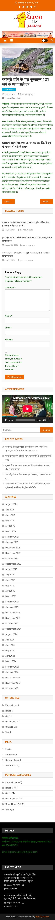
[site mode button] (45, 40)
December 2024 (12, 612)
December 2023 (12, 677)
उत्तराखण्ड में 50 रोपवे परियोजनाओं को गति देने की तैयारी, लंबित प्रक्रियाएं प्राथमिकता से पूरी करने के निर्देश (27, 485)
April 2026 (10, 526)
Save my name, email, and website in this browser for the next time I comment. (13, 362)
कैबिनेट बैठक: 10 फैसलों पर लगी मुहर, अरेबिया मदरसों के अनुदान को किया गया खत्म (26, 254)
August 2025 (11, 569)
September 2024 (13, 629)
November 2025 (12, 553)
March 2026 (10, 531)
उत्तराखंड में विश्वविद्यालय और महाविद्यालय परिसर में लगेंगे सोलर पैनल (48, 201)
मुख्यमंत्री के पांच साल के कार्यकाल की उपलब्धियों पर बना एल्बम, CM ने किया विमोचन (27, 239)
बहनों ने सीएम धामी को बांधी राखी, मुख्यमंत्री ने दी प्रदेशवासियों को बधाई (28, 458)
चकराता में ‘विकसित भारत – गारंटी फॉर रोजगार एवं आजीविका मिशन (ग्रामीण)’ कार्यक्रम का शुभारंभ (26, 224)
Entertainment (12, 705)
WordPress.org (12, 765)
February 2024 (12, 667)
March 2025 (10, 596)
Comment (10, 287)
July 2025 (9, 574)
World (8, 732)
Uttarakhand (9, 90)
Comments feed (13, 760)
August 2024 (11, 634)
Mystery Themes (42, 917)
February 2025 (12, 602)
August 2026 (11, 504)
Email (8, 328)
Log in (8, 749)
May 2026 (10, 520)
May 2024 (10, 650)
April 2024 (10, 656)
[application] (27, 409)
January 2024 (11, 672)
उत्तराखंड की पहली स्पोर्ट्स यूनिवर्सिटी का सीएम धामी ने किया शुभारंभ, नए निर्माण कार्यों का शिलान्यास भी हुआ (26, 449)
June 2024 (10, 645)
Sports (8, 716)
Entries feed (11, 754)
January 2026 (11, 542)
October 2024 (11, 623)
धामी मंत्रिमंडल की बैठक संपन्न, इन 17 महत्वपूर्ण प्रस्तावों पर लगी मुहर (28, 476)
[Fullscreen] (49, 420)
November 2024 (12, 618)
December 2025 (12, 548)
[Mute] (44, 420)
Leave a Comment (12, 98)
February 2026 (12, 537)
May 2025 (10, 585)
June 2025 (10, 580)
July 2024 (9, 640)
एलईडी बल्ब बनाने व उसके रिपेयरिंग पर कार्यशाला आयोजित (10, 201)
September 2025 (13, 564)
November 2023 (12, 683)
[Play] (6, 420)
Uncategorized (12, 721)
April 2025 (10, 591)
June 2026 (10, 515)
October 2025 (11, 558)
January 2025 (11, 607)
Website (9, 339)
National (9, 711)
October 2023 (11, 688)
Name (8, 316)
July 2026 (9, 510)
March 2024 (10, 661)
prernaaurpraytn (27, 94)
